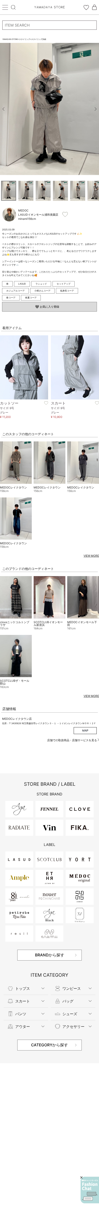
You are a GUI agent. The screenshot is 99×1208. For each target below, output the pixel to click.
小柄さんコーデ (42, 290)
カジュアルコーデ (15, 290)
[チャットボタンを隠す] (81, 1177)
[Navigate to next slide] (95, 109)
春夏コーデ (31, 297)
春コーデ (10, 297)
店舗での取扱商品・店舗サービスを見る (72, 740)
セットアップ (63, 283)
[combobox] (49, 25)
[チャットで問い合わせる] (90, 1190)
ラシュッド (41, 283)
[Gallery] (49, 109)
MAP (85, 730)
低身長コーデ (67, 290)
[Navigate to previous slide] (3, 109)
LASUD (22, 283)
